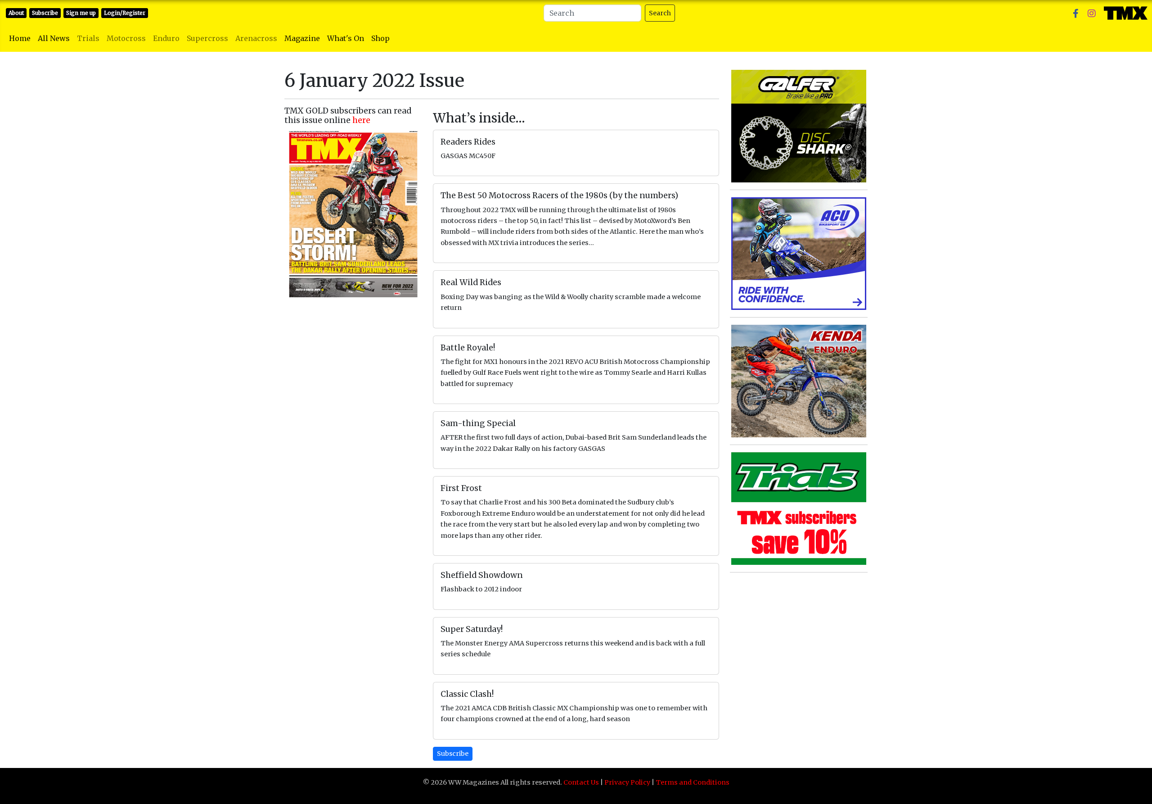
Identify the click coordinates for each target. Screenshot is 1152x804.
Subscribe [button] (452, 753)
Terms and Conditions (692, 782)
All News (54, 38)
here (361, 120)
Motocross (126, 38)
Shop (380, 38)
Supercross (207, 38)
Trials (88, 38)
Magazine (302, 38)
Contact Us (581, 782)
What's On (345, 38)
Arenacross (256, 38)
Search (660, 13)
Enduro (166, 38)
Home (20, 38)
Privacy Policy (627, 782)
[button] (1075, 13)
